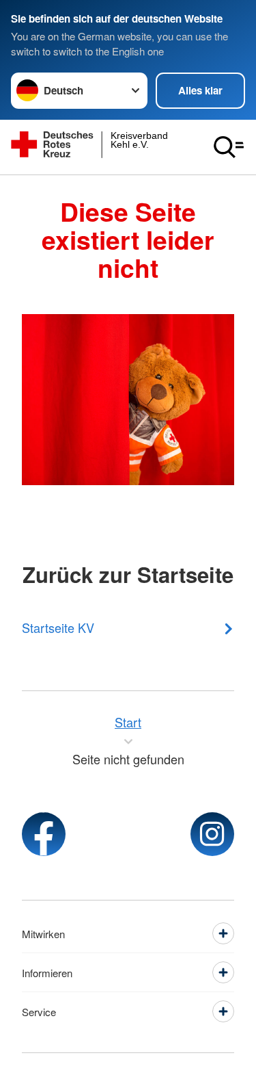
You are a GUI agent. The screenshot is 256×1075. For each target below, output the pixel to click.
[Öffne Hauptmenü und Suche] (228, 147)
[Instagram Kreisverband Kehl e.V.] (212, 834)
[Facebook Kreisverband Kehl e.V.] (44, 834)
